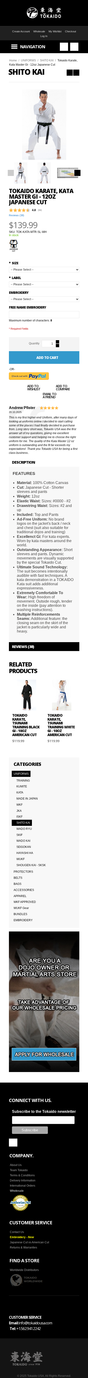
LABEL (15, 278)
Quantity (34, 343)
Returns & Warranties (23, 1247)
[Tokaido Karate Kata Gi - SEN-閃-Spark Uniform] (76, 73)
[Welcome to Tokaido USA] (44, 13)
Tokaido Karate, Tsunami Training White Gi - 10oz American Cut (61, 725)
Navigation (32, 46)
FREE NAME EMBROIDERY (27, 307)
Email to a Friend (49, 396)
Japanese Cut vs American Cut (29, 1242)
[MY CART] (74, 47)
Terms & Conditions (22, 1175)
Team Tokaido (19, 1170)
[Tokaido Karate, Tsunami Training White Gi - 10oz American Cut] (61, 695)
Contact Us (17, 1232)
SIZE (13, 263)
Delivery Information (22, 1180)
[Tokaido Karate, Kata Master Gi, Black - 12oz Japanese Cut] (70, 73)
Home (13, 60)
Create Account (21, 31)
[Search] (64, 47)
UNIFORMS (28, 60)
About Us (16, 1165)
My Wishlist (55, 31)
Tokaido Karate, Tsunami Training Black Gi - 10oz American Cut (25, 725)
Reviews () (16, 215)
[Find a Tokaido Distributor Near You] (26, 1280)
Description (23, 462)
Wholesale (39, 31)
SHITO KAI (47, 60)
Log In (43, 36)
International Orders (22, 1185)
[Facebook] (13, 1143)
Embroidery (18, 292)
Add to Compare (63, 388)
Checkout (70, 31)
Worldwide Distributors (24, 1270)
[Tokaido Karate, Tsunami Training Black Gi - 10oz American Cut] (26, 695)
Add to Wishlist (33, 388)
